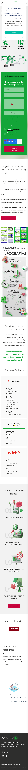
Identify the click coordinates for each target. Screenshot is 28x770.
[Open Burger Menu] (25, 3)
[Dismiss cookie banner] (22, 5)
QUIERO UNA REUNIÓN (14, 149)
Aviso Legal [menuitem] (3, 767)
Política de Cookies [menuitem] (22, 767)
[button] (26, 768)
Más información (8, 218)
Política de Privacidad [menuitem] (12, 767)
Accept (14, 32)
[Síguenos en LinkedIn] (2, 755)
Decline (14, 36)
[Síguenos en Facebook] (6, 755)
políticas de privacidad (13, 129)
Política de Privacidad (11, 126)
